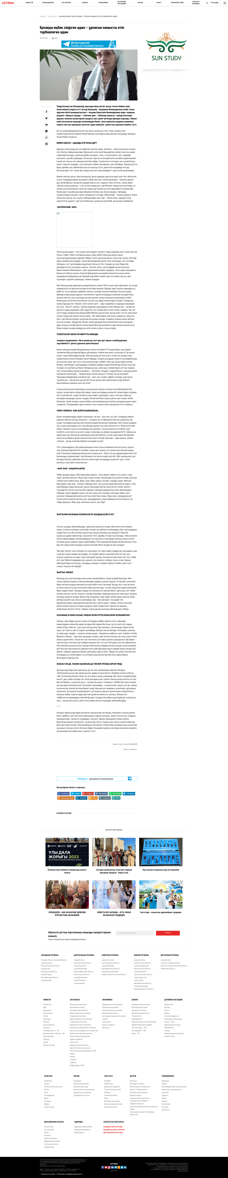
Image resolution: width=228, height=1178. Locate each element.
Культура (48, 1076)
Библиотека (169, 1028)
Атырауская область (49, 972)
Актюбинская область (49, 977)
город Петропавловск (110, 972)
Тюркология (136, 1016)
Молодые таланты (137, 1084)
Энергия (47, 1136)
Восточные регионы (170, 955)
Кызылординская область (144, 989)
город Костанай (108, 960)
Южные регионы (141, 955)
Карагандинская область (83, 972)
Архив (45, 1042)
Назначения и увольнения (80, 1036)
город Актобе (46, 980)
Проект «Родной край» (138, 1090)
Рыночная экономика (110, 1007)
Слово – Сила (169, 1022)
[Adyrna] (9, 3)
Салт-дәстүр (52, 16)
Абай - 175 (136, 1034)
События (165, 1093)
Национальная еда (81, 1087)
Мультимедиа (48, 1036)
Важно (85, 2)
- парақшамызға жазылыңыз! (95, 778)
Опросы (46, 1039)
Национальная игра (81, 1084)
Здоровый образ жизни (83, 1127)
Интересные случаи (112, 1101)
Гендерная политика (78, 1016)
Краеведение (137, 1019)
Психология (48, 1127)
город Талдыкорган (141, 966)
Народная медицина (82, 1130)
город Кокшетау (80, 966)
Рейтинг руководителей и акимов (83, 1028)
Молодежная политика (79, 1010)
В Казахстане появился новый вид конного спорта (67, 871)
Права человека (76, 1039)
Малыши (133, 1081)
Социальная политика (78, 1022)
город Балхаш (79, 983)
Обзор (164, 1098)
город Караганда (80, 969)
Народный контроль (110, 1013)
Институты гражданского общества (84, 1031)
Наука (46, 1133)
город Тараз (138, 980)
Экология (165, 1110)
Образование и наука (54, 1122)
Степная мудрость (171, 1016)
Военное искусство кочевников (144, 1022)
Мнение (46, 1022)
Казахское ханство (139, 1010)
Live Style (108, 1076)
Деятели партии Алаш (140, 1013)
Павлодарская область (111, 969)
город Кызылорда (141, 986)
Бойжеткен (108, 1084)
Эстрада (47, 1101)
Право (72, 1054)
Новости (29, 2)
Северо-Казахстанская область (114, 975)
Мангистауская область (50, 966)
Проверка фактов (136, 1104)
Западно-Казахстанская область (54, 960)
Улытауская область (82, 975)
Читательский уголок (112, 1090)
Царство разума (50, 1138)
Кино (46, 1093)
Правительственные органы (81, 1034)
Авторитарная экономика (112, 1010)
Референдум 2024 (77, 1065)
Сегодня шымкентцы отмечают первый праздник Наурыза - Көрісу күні (114, 871)
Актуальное (47, 1013)
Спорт (159, 2)
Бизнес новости (108, 1025)
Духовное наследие (122, 3)
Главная (42, 16)
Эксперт (46, 1028)
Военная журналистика (113, 1104)
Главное (73, 1060)
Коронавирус (79, 1133)
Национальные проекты (79, 1045)
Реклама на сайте (48, 1174)
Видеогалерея (135, 1095)
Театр (46, 1090)
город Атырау (46, 975)
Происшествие (177, 2)
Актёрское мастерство (53, 1087)
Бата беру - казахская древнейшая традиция (160, 913)
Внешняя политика (77, 1007)
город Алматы (139, 960)
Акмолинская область (82, 963)
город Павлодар (108, 966)
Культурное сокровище (173, 1019)
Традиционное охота (82, 1095)
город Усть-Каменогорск (170, 963)
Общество (47, 1010)
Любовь (107, 1093)
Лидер (164, 1084)
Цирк (46, 1098)
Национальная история (141, 1005)
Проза (166, 1010)
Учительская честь (51, 1144)
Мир (45, 1007)
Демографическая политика (81, 1019)
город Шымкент (140, 972)
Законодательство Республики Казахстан (142, 1113)
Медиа (46, 1104)
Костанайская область (110, 963)
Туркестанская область (143, 975)
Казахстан (47, 1005)
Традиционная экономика (112, 1005)
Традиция (77, 1081)
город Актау (45, 969)
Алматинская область (142, 963)
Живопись (48, 1081)
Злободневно (48, 2)
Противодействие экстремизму (174, 1087)
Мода (106, 1098)
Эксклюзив (166, 1104)
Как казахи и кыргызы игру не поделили (161, 870)
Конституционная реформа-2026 (83, 1051)
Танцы (46, 1084)
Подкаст (165, 1095)
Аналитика (106, 1022)
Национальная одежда (82, 1093)
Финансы (105, 1028)
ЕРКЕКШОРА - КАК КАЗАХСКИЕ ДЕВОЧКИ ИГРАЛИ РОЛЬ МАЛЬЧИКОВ (67, 914)
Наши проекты (49, 1025)
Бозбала (107, 1081)
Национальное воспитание (84, 1090)
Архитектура (49, 1107)
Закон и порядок (196, 3)
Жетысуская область (142, 969)
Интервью (47, 1019)
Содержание (49, 1147)
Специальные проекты (139, 1093)
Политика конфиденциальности (69, 1174)
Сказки (167, 1031)
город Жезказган (80, 977)
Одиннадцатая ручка (172, 1025)
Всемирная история (139, 1007)
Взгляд (164, 1101)
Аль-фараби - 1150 (139, 1031)
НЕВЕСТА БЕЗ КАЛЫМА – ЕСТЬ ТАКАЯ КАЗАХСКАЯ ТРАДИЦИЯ (114, 914)
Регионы (165, 1107)
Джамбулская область (142, 983)
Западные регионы (49, 955)
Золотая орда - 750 (139, 1028)
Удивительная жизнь (52, 1141)
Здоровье (165, 1081)
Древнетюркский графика (142, 1025)
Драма (167, 1013)
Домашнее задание (112, 1087)
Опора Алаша (169, 1036)
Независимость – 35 (51, 1031)
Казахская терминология (171, 1090)
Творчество (168, 1005)
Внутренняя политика (78, 1005)
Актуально (66, 2)
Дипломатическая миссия (80, 1048)
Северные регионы (110, 955)
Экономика (103, 2)
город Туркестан (140, 977)
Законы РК (74, 1042)
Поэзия (167, 1007)
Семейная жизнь (110, 1095)
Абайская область (168, 969)
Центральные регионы (84, 955)
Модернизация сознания (174, 1034)
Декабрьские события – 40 (53, 1034)
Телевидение (49, 1095)
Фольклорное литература (140, 1087)
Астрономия (49, 1130)
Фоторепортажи (110, 1107)
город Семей (166, 960)
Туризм (105, 1019)
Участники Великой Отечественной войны (143, 1108)
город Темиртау (80, 980)
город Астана (79, 960)
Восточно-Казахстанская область (174, 966)
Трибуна (73, 1063)
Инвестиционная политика (80, 1013)
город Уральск (46, 963)
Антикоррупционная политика (114, 1016)
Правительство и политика (80, 1025)
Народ (140, 2)
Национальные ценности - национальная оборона (140, 1099)
